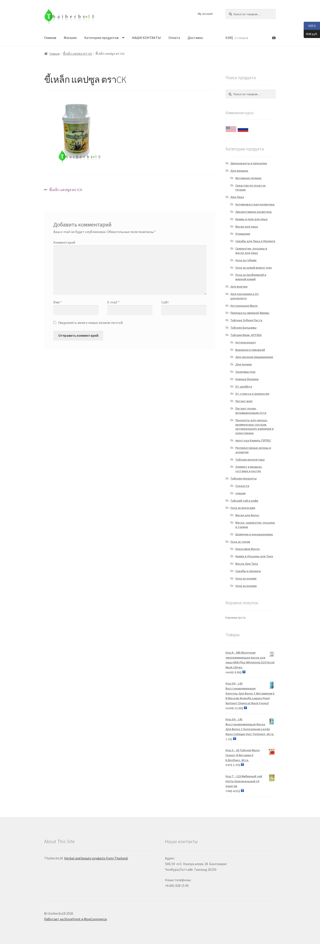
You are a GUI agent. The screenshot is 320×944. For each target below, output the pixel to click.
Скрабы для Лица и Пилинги (255, 241)
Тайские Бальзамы (243, 328)
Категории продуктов (101, 37)
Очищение (242, 234)
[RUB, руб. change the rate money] (242, 128)
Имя (57, 302)
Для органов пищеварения (254, 357)
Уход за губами (245, 260)
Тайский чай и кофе (244, 501)
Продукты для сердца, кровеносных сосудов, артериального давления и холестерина (254, 426)
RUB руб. (311, 34)
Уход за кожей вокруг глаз (253, 268)
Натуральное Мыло (244, 306)
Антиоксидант (245, 342)
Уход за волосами (242, 508)
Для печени (243, 364)
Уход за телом (240, 542)
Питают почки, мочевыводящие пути (250, 410)
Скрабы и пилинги (248, 571)
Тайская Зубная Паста (246, 320)
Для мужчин (239, 286)
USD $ (310, 25)
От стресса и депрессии (252, 394)
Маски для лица (246, 226)
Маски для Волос (247, 515)
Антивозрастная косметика (255, 204)
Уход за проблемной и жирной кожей (250, 277)
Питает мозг (244, 401)
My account (205, 14)
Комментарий (64, 242)
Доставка (195, 37)
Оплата (174, 37)
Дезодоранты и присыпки (248, 163)
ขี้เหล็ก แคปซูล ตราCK (77, 54)
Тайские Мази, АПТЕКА (246, 335)
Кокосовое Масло (247, 549)
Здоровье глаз (245, 372)
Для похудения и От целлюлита (244, 296)
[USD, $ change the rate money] (231, 128)
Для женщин (239, 171)
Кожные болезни (247, 379)
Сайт (165, 302)
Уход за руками (246, 586)
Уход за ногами (245, 578)
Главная (50, 37)
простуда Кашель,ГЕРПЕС (253, 440)
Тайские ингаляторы (250, 459)
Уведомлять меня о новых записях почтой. (90, 322)
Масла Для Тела (246, 564)
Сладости (242, 486)
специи (240, 493)
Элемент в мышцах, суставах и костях (249, 469)
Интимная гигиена (248, 178)
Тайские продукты (243, 478)
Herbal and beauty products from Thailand (96, 858)
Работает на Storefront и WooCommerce (75, 919)
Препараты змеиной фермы (249, 313)
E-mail (113, 302)
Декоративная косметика (253, 212)
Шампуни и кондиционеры (254, 534)
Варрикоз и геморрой (250, 350)
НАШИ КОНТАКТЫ (146, 37)
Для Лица (237, 197)
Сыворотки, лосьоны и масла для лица (251, 250)
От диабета (243, 386)
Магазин (70, 37)
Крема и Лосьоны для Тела (254, 556)
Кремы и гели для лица (251, 219)
